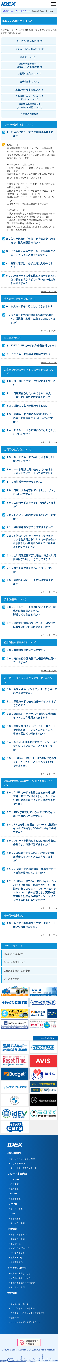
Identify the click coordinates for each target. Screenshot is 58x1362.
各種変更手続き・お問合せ (17, 970)
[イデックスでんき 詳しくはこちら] (43, 1002)
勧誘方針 (15, 1318)
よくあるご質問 (11, 979)
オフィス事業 (17, 1208)
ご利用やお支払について (29, 73)
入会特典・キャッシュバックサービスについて (29, 98)
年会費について (27, 57)
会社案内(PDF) (17, 1253)
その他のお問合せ (29, 114)
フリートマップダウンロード (24, 1168)
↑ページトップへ (49, 291)
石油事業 (15, 1184)
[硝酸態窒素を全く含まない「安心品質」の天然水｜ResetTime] (43, 1024)
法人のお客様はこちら (15, 962)
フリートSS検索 (18, 1163)
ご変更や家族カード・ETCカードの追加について (30, 65)
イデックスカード (22, 11)
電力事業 (15, 1189)
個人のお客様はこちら (15, 954)
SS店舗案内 (14, 1153)
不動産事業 (16, 1218)
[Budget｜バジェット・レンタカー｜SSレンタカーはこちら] (43, 1013)
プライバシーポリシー (21, 1304)
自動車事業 (16, 1199)
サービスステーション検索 (23, 1159)
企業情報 (12, 1229)
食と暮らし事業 (18, 1223)
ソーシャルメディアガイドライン (26, 1322)
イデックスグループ (20, 1248)
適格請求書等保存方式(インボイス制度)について (29, 106)
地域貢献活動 (17, 1262)
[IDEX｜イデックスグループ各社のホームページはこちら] (43, 991)
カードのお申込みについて (30, 41)
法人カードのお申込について (29, 49)
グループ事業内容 (17, 1173)
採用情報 (12, 1293)
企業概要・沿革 (18, 1239)
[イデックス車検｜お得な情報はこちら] (14, 1013)
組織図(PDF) (16, 1257)
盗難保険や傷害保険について (29, 89)
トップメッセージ (19, 1234)
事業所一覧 (16, 1244)
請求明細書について (29, 81)
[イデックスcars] (14, 1002)
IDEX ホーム (7, 11)
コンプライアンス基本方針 (23, 1308)
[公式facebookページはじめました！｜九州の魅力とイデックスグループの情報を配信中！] (14, 1024)
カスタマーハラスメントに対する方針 (28, 1313)
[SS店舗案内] (14, 990)
